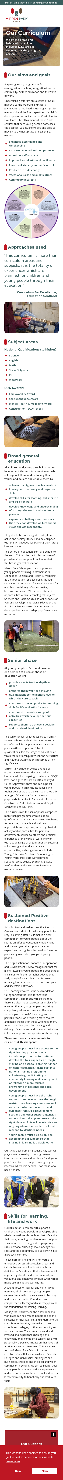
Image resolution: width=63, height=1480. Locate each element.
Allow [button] (44, 1471)
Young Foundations (46, 2)
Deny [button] (18, 1471)
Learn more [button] (13, 1461)
